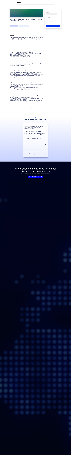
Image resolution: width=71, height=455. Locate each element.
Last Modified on (48, 21)
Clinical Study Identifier (49, 16)
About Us (45, 2)
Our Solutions (38, 2)
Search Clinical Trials (13, 7)
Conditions (48, 12)
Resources (50, 2)
